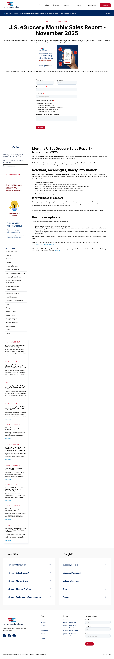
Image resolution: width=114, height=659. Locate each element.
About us (43, 622)
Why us (43, 619)
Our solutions (44, 630)
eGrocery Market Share (69, 628)
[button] (67, 5)
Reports (78, 5)
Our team (43, 625)
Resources (91, 5)
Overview (65, 619)
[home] (11, 5)
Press (42, 636)
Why (40, 5)
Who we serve (45, 628)
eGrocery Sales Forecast (70, 625)
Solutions (66, 5)
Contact (43, 638)
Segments (56, 5)
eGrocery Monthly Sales (69, 622)
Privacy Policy (107, 654)
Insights (105, 5)
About (47, 5)
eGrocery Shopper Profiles (70, 630)
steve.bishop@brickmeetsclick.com (43, 244)
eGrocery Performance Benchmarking (69, 634)
